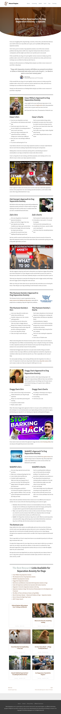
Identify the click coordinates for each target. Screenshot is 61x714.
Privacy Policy (30, 703)
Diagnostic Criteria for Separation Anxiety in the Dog (26, 587)
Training (54, 3)
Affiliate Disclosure (38, 703)
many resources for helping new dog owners (20, 300)
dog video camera (44, 361)
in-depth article (39, 105)
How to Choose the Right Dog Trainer (22, 597)
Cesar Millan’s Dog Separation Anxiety (22, 574)
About (19, 703)
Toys (49, 3)
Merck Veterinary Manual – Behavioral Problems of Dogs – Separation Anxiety (32, 595)
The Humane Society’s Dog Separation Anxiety (24, 576)
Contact (24, 703)
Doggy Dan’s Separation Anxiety (20, 581)
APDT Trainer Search (18, 599)
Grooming (34, 3)
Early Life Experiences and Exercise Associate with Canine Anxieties (29, 585)
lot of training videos (46, 442)
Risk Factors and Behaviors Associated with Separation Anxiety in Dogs (30, 583)
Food (45, 3)
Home (28, 3)
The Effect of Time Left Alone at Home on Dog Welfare (26, 593)
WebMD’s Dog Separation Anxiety (21, 579)
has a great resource (46, 456)
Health (40, 3)
